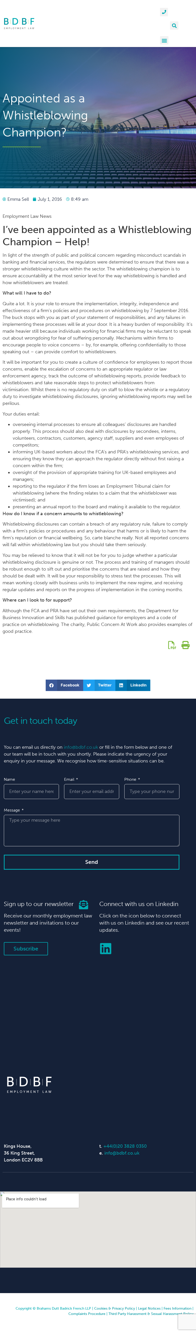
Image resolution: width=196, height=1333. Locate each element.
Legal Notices (149, 1308)
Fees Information (177, 1308)
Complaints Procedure (86, 1314)
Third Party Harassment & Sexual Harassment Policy (150, 1314)
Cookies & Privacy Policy (114, 1308)
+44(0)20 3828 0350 (125, 1146)
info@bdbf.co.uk (81, 747)
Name (9, 779)
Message (12, 810)
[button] (174, 25)
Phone (130, 779)
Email (69, 779)
